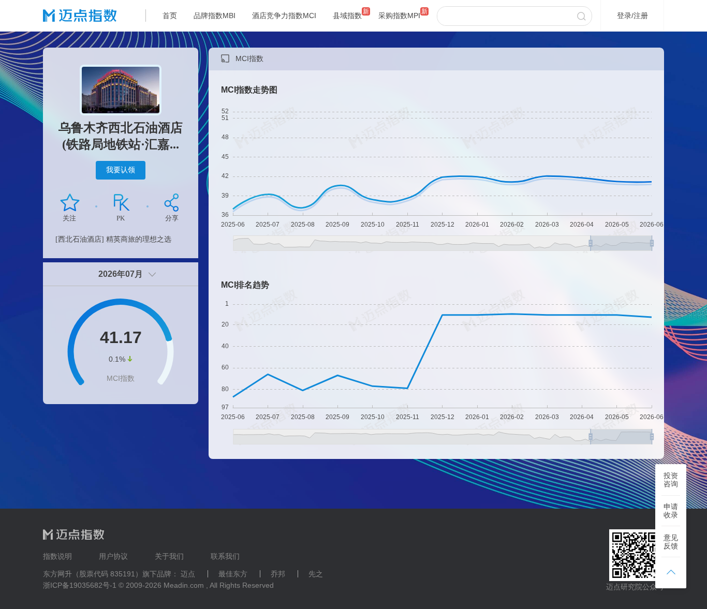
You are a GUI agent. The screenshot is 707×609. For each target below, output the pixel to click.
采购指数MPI (399, 15)
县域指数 (347, 15)
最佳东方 (232, 573)
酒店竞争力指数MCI (284, 15)
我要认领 (120, 170)
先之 (315, 573)
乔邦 (278, 573)
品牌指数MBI (214, 15)
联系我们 (225, 556)
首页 (170, 15)
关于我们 (169, 556)
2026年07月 (120, 274)
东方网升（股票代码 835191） (92, 573)
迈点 (188, 573)
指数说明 (57, 556)
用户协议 (113, 556)
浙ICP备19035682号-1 (79, 585)
